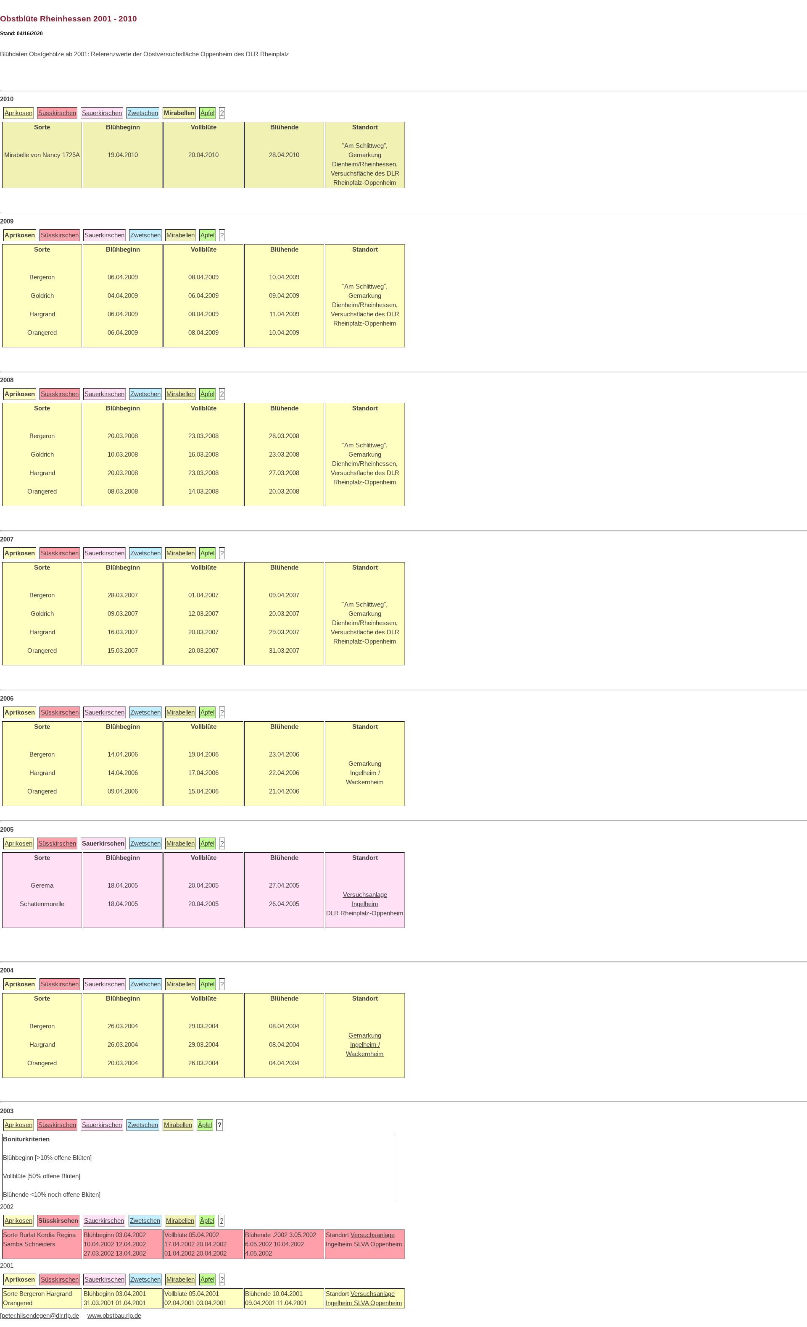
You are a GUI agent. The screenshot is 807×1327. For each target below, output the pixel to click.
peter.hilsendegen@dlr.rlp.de (40, 1315)
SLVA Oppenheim (378, 1244)
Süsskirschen (57, 113)
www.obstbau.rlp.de (114, 1315)
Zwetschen (143, 113)
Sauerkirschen (102, 113)
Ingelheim (340, 1244)
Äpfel (207, 113)
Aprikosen (18, 113)
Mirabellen (180, 235)
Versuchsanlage (373, 1235)
